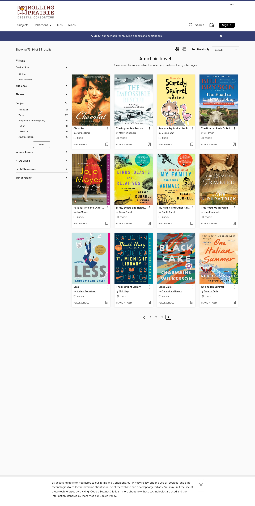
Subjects (22, 25)
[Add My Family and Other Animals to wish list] (192, 224)
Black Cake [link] (165, 287)
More (41, 144)
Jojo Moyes (81, 212)
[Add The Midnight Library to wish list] (149, 303)
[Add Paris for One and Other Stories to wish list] (107, 224)
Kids (60, 25)
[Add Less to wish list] (107, 303)
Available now (25, 79)
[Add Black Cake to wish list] (192, 303)
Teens (72, 25)
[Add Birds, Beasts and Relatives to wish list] (149, 224)
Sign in (226, 25)
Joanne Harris (83, 133)
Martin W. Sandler (127, 133)
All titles (22, 74)
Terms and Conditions (113, 482)
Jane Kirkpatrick (212, 212)
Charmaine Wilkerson (172, 291)
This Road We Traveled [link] (214, 207)
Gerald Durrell (125, 212)
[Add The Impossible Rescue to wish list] (149, 144)
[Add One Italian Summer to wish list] (234, 303)
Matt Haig (124, 291)
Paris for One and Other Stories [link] (89, 207)
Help (232, 4)
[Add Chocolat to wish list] (107, 144)
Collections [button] (41, 25)
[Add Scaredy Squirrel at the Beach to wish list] (192, 144)
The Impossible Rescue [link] (129, 128)
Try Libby (94, 36)
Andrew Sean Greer (86, 291)
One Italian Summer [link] (212, 287)
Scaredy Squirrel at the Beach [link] (174, 128)
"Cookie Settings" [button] (100, 491)
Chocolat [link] (79, 128)
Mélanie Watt (168, 133)
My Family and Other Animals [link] (174, 207)
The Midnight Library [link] (128, 287)
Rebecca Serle (211, 291)
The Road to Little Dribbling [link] (217, 128)
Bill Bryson (209, 133)
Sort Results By (201, 49)
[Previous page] (144, 317)
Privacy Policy (140, 482)
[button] (196, 25)
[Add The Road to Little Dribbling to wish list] (234, 144)
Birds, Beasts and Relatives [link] (132, 207)
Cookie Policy (108, 496)
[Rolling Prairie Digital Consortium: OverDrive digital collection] (36, 12)
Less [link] (76, 287)
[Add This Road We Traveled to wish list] (234, 224)
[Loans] (212, 25)
